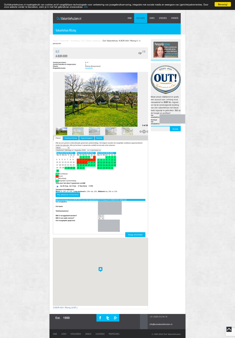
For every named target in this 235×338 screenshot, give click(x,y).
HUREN (151, 18)
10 (112, 160)
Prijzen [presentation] (58, 138)
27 (66, 168)
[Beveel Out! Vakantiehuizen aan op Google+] (115, 318)
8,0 (57, 52)
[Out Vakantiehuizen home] (69, 18)
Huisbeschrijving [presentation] (71, 138)
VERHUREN (163, 18)
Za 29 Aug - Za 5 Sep (68, 186)
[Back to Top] (229, 329)
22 (81, 165)
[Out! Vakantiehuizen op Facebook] (100, 318)
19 (92, 162)
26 (92, 165)
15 (107, 162)
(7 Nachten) (82, 186)
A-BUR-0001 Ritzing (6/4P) (64, 307)
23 (83, 165)
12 (98, 162)
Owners (88, 334)
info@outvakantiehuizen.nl (161, 324)
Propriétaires (114, 334)
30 (74, 168)
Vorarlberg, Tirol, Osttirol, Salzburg (85, 40)
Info (86, 6)
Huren (63, 334)
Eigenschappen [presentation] (87, 138)
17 (112, 162)
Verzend (175, 129)
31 (58, 170)
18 (115, 162)
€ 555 (91, 186)
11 (115, 160)
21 (78, 165)
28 (68, 168)
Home (130, 18)
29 (71, 168)
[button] (100, 269)
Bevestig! (223, 4)
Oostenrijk (140, 18)
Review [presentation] (99, 138)
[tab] (58, 138)
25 (89, 165)
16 (109, 162)
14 (104, 162)
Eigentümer (100, 334)
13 (101, 162)
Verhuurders (75, 334)
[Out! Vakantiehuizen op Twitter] (108, 318)
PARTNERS (174, 18)
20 (94, 162)
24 (86, 165)
